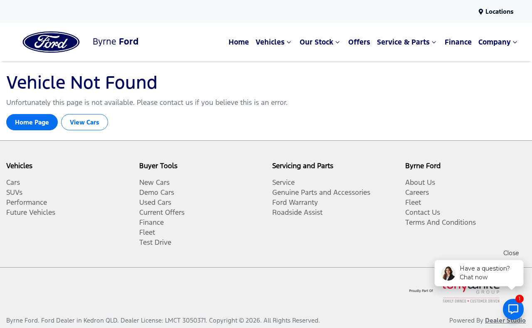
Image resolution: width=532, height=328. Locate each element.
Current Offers (162, 212)
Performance (26, 202)
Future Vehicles (30, 212)
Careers (417, 192)
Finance (458, 42)
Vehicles (270, 42)
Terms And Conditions (440, 222)
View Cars (84, 122)
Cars (13, 182)
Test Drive (155, 242)
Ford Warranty (295, 202)
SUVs (14, 192)
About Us (420, 182)
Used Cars (155, 202)
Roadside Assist (297, 212)
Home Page (32, 122)
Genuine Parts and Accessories (321, 192)
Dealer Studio (505, 320)
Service (283, 182)
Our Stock (316, 42)
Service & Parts (403, 42)
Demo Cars (156, 192)
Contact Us (422, 212)
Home (239, 42)
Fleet (147, 232)
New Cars (154, 182)
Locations (499, 11)
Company (494, 42)
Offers (359, 42)
